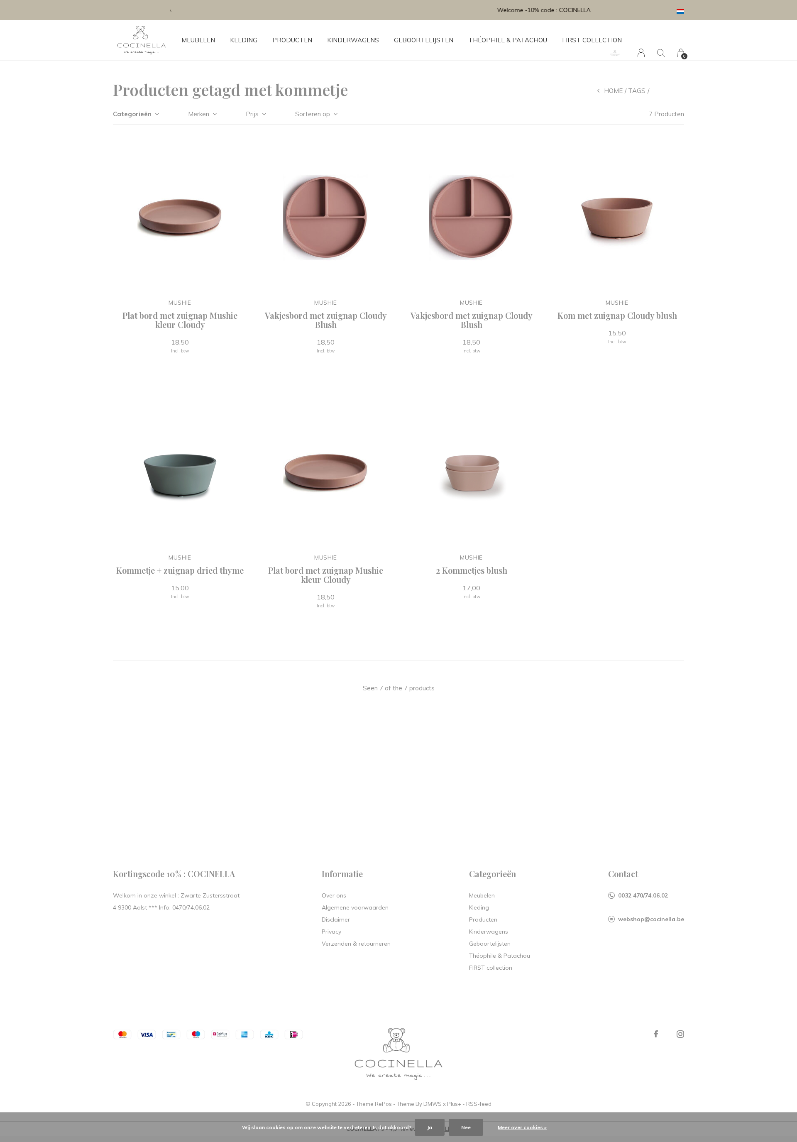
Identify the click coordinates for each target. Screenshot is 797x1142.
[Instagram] (680, 1034)
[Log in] (641, 52)
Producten (292, 40)
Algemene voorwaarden (355, 907)
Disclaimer (336, 919)
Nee (466, 1127)
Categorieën (132, 114)
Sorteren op (312, 114)
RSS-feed (478, 1103)
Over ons (334, 895)
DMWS (432, 1103)
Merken (198, 114)
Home (613, 91)
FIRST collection (592, 40)
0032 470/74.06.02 (643, 895)
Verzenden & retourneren (356, 943)
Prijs (252, 114)
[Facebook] (656, 1034)
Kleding (243, 40)
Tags (636, 91)
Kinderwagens (353, 40)
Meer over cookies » (522, 1127)
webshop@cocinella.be (651, 919)
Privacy (331, 931)
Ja (429, 1127)
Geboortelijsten (423, 40)
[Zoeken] (661, 52)
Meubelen (198, 40)
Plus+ (454, 1103)
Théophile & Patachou (507, 40)
